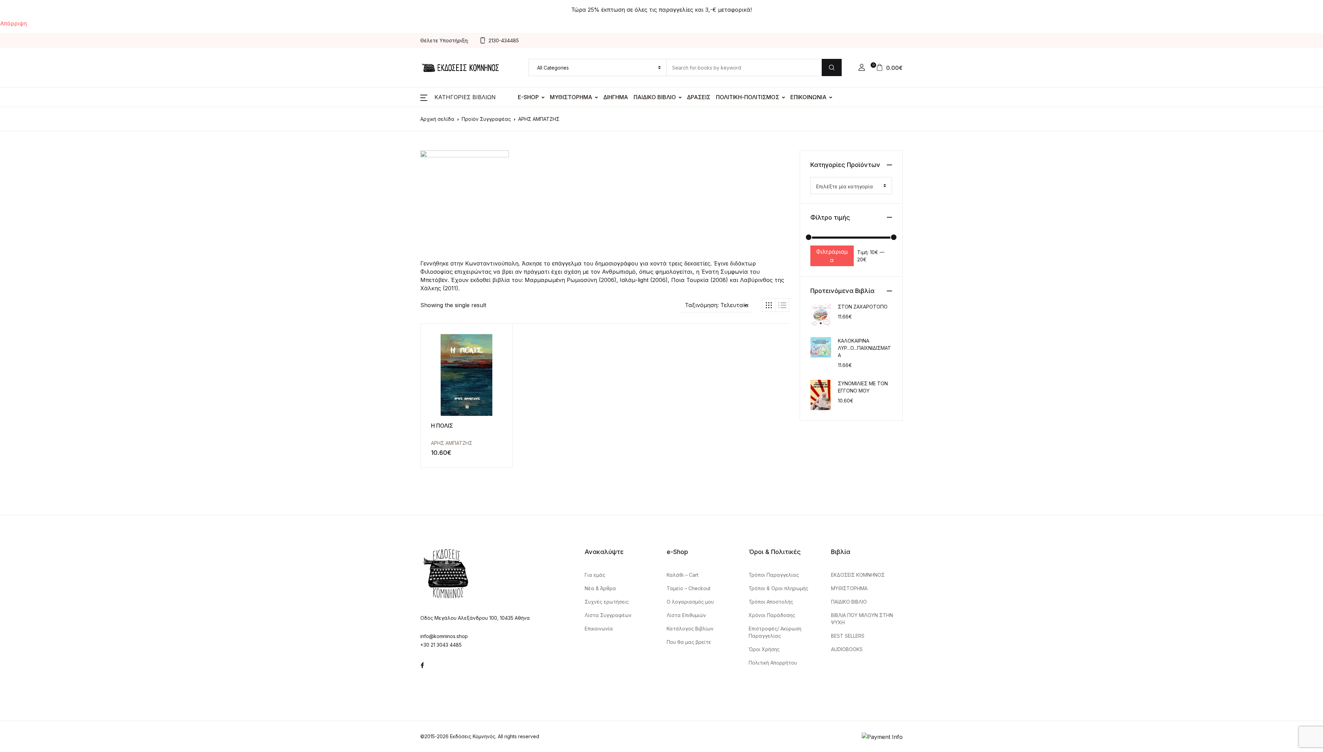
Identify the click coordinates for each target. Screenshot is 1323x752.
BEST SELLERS (847, 636)
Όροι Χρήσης (764, 649)
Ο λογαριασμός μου (690, 602)
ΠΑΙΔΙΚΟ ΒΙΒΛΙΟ (655, 97)
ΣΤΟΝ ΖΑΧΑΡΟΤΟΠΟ (863, 307)
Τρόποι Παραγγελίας (774, 575)
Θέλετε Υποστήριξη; (444, 40)
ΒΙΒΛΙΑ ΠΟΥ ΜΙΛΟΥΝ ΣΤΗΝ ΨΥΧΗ (862, 618)
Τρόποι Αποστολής (771, 602)
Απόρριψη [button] (13, 23)
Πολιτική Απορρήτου (773, 663)
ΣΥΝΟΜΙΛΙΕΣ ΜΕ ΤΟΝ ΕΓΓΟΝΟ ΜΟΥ (863, 387)
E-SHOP (528, 97)
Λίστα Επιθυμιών (686, 615)
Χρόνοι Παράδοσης (772, 615)
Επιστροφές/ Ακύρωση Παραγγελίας (775, 632)
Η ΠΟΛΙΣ (442, 425)
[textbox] (848, 186)
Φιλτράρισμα (832, 255)
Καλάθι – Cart (682, 575)
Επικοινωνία (599, 628)
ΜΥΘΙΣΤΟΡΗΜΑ (571, 97)
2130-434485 (504, 40)
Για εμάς (595, 575)
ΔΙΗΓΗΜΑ (615, 97)
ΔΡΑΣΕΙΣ (698, 97)
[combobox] (851, 185)
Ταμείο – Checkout (688, 588)
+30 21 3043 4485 (441, 645)
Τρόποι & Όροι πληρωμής (778, 588)
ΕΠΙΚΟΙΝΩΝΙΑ (808, 97)
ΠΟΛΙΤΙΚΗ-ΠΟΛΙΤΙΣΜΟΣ (747, 97)
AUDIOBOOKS (847, 649)
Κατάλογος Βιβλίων (690, 628)
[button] (862, 67)
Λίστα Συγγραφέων (608, 615)
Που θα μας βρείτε (689, 642)
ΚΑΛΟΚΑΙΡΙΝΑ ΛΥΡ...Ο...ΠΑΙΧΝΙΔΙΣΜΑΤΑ (864, 348)
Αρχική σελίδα (437, 119)
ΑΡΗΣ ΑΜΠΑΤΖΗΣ (451, 443)
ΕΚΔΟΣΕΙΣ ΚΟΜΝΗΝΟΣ (858, 575)
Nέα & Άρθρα (600, 588)
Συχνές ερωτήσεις (607, 602)
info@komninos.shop (444, 636)
